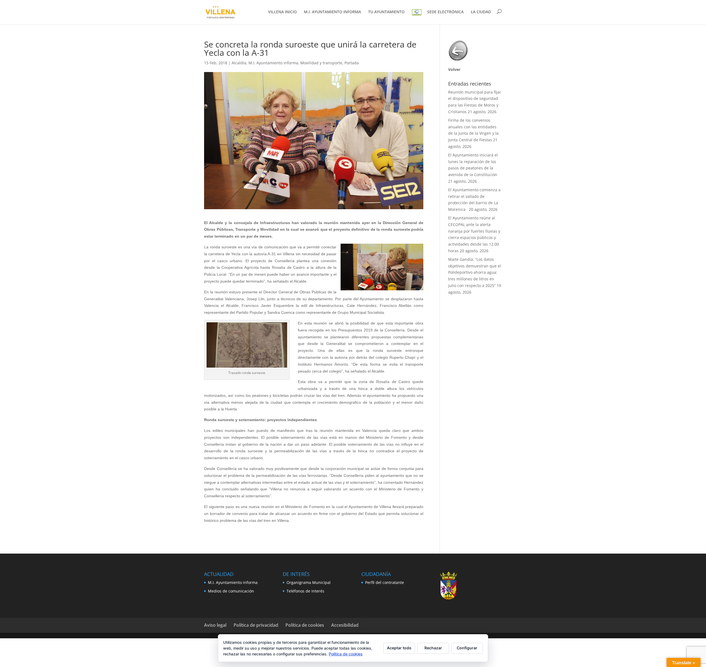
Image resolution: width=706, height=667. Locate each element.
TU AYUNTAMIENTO (386, 12)
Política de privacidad (256, 625)
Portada (351, 62)
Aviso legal (215, 625)
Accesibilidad (345, 625)
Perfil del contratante (384, 582)
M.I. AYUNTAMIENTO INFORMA (332, 12)
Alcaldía (239, 62)
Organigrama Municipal (309, 582)
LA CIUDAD (481, 12)
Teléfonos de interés (305, 591)
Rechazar (433, 647)
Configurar (467, 647)
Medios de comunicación (231, 591)
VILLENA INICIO (282, 12)
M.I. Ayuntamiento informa (273, 62)
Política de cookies (304, 625)
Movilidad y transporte (321, 62)
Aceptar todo (399, 647)
